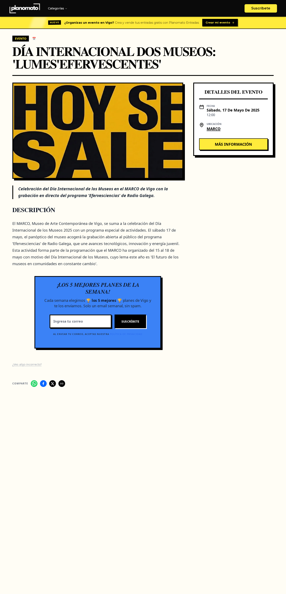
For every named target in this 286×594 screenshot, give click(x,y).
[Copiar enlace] (61, 383)
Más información (233, 144)
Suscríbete (260, 8)
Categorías (56, 8)
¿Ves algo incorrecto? (27, 364)
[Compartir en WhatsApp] (34, 383)
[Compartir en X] (52, 383)
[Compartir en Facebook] (43, 383)
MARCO (213, 128)
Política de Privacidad (126, 334)
